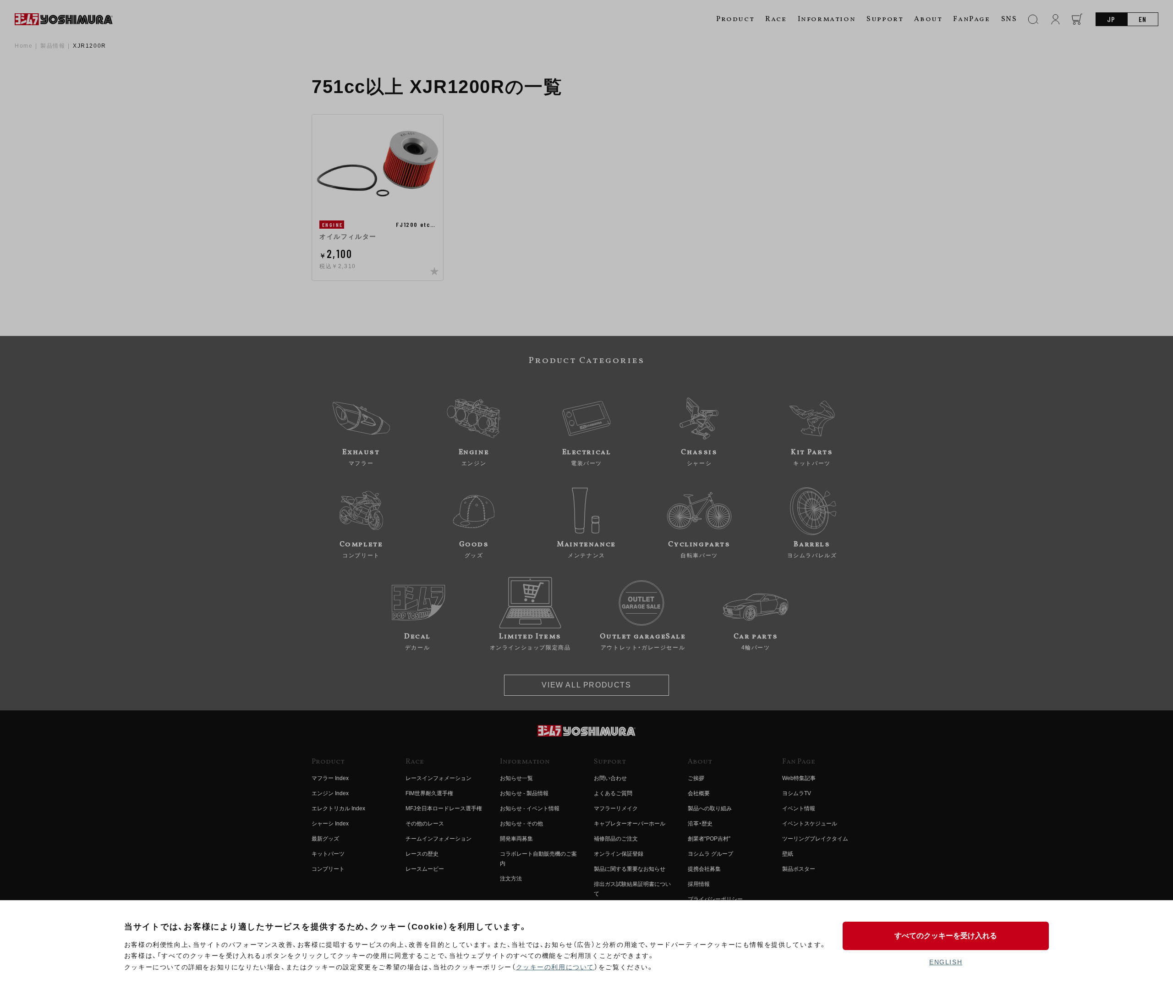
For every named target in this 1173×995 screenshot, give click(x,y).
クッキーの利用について (555, 967)
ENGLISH (945, 962)
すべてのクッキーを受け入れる (945, 936)
